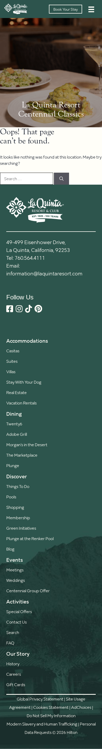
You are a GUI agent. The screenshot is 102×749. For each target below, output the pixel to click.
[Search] (61, 179)
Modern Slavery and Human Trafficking (42, 724)
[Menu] (91, 9)
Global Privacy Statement (40, 699)
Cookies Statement (51, 707)
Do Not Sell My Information (51, 715)
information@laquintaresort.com (44, 273)
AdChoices (81, 707)
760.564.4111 (30, 257)
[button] (19, 632)
